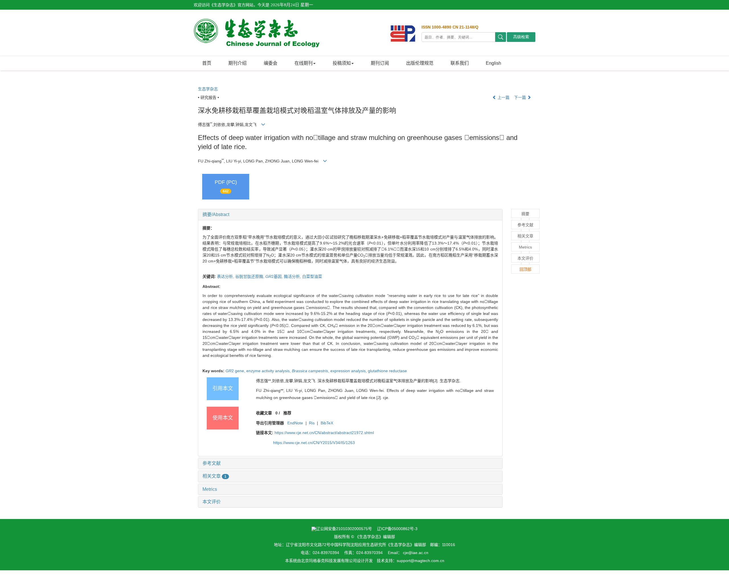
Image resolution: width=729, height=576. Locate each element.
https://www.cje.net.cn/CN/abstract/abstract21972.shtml (324, 432)
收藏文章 (264, 413)
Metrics (209, 489)
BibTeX (327, 423)
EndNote (295, 423)
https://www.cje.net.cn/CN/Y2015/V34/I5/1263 (314, 442)
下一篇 (520, 97)
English (493, 63)
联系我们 (459, 63)
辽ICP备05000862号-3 (397, 528)
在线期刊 (303, 63)
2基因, (274, 276)
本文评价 (211, 501)
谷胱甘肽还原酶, (250, 276)
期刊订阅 (380, 63)
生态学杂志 (208, 89)
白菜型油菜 (312, 276)
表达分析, (226, 276)
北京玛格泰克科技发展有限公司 (329, 560)
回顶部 (525, 269)
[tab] (350, 214)
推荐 (287, 413)
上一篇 (502, 97)
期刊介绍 (237, 63)
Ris (312, 423)
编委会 (270, 63)
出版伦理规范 (419, 63)
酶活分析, (293, 276)
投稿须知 (342, 63)
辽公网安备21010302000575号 (344, 528)
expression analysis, (349, 371)
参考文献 (211, 463)
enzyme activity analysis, (269, 371)
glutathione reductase (387, 371)
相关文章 (214, 476)
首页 (206, 63)
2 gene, (236, 371)
